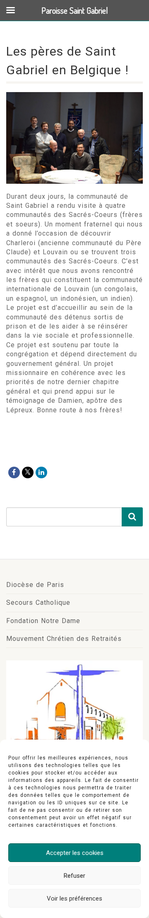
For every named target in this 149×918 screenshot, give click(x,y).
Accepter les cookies (74, 853)
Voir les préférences (74, 898)
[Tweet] (28, 472)
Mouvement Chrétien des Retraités (64, 639)
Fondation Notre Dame (43, 621)
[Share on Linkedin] (41, 472)
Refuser (74, 875)
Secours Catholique (38, 602)
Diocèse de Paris (35, 585)
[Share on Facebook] (14, 472)
